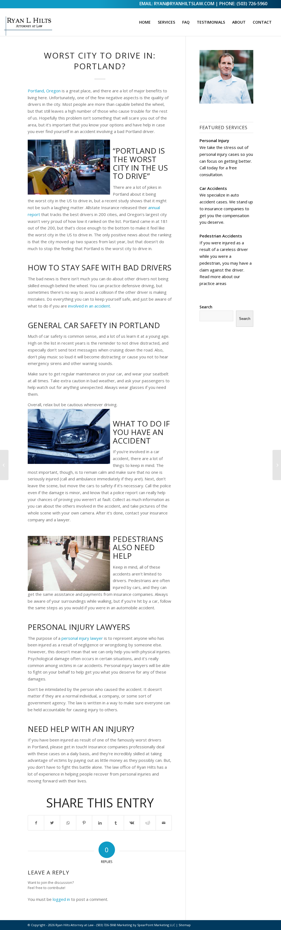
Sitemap (185, 925)
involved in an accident (89, 306)
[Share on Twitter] (52, 823)
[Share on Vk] (132, 823)
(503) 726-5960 (252, 4)
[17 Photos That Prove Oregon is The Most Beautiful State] (276, 465)
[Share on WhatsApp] (68, 823)
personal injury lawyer (82, 638)
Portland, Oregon (44, 90)
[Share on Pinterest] (84, 823)
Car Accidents (213, 188)
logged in (61, 899)
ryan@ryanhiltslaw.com (184, 4)
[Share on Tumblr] (116, 823)
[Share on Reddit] (148, 823)
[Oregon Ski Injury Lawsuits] (4, 465)
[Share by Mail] (164, 823)
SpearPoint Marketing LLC (156, 925)
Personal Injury (214, 140)
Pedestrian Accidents (220, 236)
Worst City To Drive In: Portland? (100, 61)
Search (205, 306)
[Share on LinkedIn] (100, 823)
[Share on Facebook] (36, 823)
